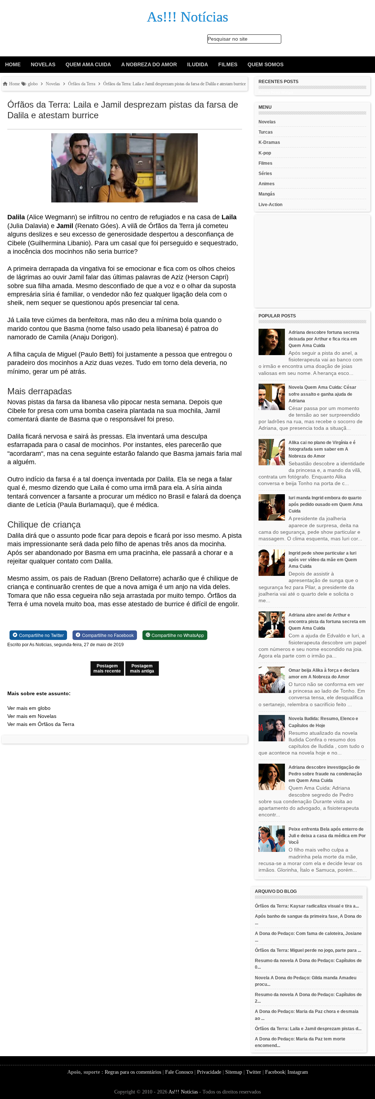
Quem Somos (265, 64)
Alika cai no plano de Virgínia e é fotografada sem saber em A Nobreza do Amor (322, 449)
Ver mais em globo (29, 708)
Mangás (267, 194)
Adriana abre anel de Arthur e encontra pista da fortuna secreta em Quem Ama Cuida (327, 621)
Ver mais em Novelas (31, 716)
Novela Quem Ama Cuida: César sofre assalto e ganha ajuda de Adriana (322, 394)
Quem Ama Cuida (88, 64)
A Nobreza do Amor (149, 64)
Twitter (253, 1072)
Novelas (43, 64)
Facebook (275, 1072)
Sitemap (233, 1072)
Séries (265, 173)
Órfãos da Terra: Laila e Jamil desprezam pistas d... (308, 1028)
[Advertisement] (312, 261)
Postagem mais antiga (142, 668)
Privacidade (209, 1072)
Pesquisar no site (228, 39)
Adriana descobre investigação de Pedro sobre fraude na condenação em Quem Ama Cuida (325, 774)
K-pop (265, 153)
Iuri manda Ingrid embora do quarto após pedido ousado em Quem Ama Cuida (326, 504)
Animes (267, 183)
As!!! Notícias (183, 1092)
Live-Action (270, 204)
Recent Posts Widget (276, 92)
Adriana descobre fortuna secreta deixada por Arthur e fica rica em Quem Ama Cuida (324, 339)
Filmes (227, 64)
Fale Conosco (179, 1072)
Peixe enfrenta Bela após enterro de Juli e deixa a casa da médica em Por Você (327, 836)
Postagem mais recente (107, 668)
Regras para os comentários (133, 1072)
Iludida (197, 64)
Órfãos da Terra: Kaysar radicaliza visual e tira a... (307, 906)
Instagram (297, 1072)
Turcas (266, 132)
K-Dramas (269, 142)
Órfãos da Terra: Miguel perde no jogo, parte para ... (308, 950)
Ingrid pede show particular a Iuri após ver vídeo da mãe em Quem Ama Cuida (323, 560)
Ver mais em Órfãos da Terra (40, 724)
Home (13, 64)
